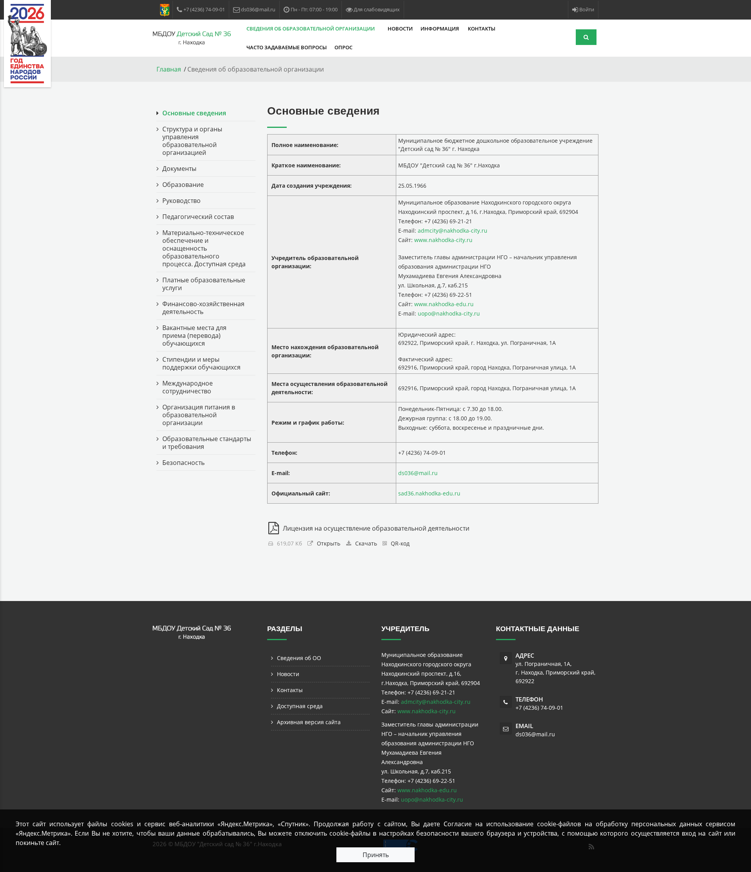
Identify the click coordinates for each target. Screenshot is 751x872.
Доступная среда (300, 706)
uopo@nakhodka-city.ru (449, 313)
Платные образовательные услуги (203, 284)
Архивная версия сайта (309, 722)
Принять (376, 854)
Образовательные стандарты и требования (206, 442)
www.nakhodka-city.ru (443, 240)
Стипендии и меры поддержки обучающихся (201, 363)
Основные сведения (194, 113)
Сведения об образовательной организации (311, 28)
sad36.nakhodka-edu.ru (429, 493)
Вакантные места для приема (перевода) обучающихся (194, 335)
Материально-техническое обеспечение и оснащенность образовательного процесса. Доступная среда (204, 248)
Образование (183, 184)
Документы (179, 168)
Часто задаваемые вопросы (286, 47)
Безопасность (183, 462)
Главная (168, 69)
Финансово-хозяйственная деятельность (203, 308)
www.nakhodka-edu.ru (444, 304)
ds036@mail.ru (418, 473)
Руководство (181, 200)
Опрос (343, 47)
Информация (440, 28)
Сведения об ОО (299, 658)
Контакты (481, 28)
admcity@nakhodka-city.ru (452, 230)
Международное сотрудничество (187, 387)
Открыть (328, 543)
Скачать (366, 543)
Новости (400, 28)
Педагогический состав (198, 216)
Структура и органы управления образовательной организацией (192, 141)
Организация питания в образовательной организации (198, 415)
